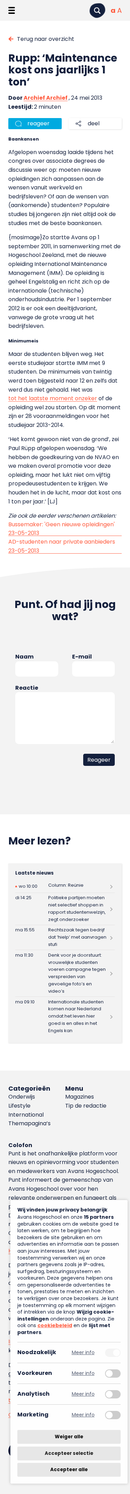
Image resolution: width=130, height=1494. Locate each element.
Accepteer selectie (69, 1453)
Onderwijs (21, 1097)
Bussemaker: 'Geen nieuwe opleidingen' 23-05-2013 (61, 528)
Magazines (79, 1097)
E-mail (82, 657)
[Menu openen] (11, 10)
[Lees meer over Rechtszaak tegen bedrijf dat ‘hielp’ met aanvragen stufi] (65, 937)
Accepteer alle (69, 1469)
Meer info (83, 1352)
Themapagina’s (29, 1123)
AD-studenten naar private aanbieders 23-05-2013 (61, 546)
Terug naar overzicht (45, 39)
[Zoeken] (97, 10)
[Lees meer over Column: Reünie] (65, 886)
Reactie (26, 688)
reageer (38, 123)
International (26, 1115)
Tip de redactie (85, 1106)
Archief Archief (46, 98)
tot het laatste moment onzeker (52, 398)
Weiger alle (69, 1436)
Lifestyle (19, 1106)
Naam (24, 657)
